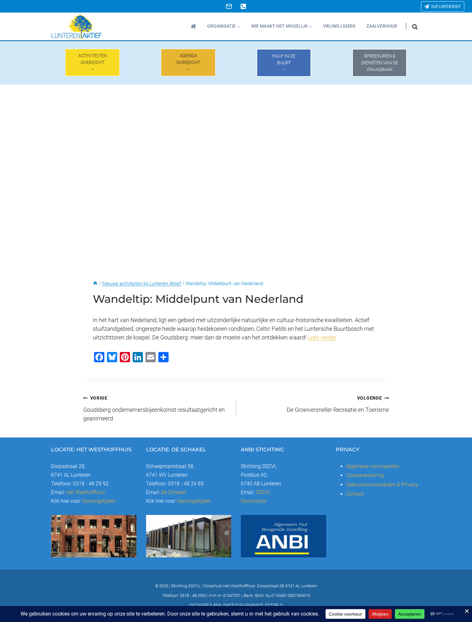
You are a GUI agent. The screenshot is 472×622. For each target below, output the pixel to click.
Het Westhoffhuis (85, 492)
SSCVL (263, 492)
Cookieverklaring (365, 475)
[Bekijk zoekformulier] (415, 26)
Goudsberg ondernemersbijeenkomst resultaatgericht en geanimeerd (154, 408)
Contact (355, 494)
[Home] (95, 283)
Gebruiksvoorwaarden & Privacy (382, 485)
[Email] (229, 6)
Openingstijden (99, 501)
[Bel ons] (243, 6)
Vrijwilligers (339, 26)
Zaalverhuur (381, 26)
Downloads (253, 501)
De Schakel (173, 492)
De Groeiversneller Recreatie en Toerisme (338, 404)
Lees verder (322, 337)
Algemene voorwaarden (372, 466)
